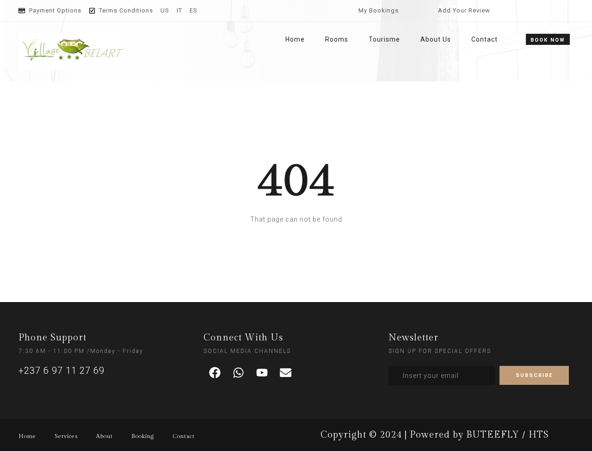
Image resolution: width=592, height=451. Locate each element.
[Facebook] (215, 372)
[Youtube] (262, 372)
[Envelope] (285, 372)
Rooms (336, 39)
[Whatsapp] (238, 372)
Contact (484, 39)
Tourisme (384, 39)
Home (295, 39)
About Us (435, 39)
